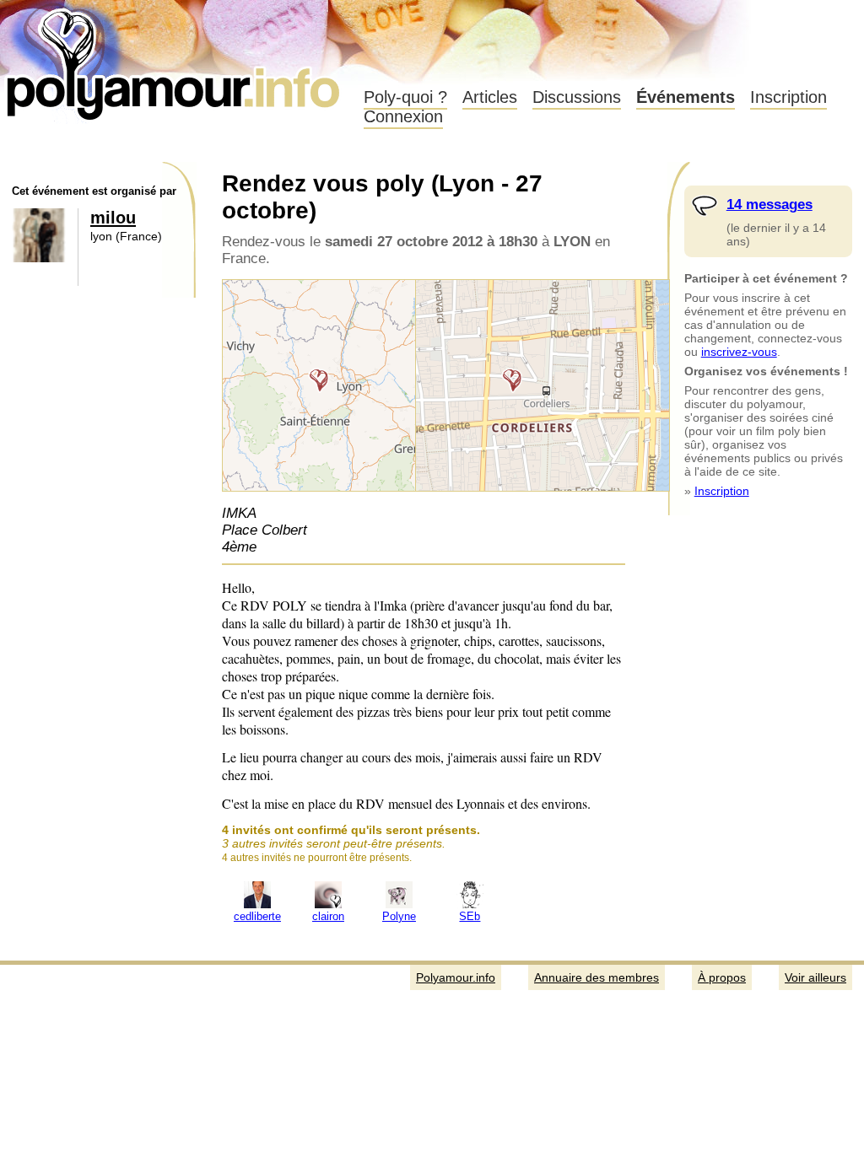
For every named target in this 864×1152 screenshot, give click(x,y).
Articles (489, 97)
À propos (722, 977)
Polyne (399, 917)
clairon (328, 917)
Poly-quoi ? (405, 97)
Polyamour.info (175, 59)
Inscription (788, 97)
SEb (469, 917)
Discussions (576, 97)
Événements (685, 97)
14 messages (769, 204)
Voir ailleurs (815, 977)
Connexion (403, 116)
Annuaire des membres (596, 977)
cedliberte (257, 917)
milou (113, 217)
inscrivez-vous (739, 351)
